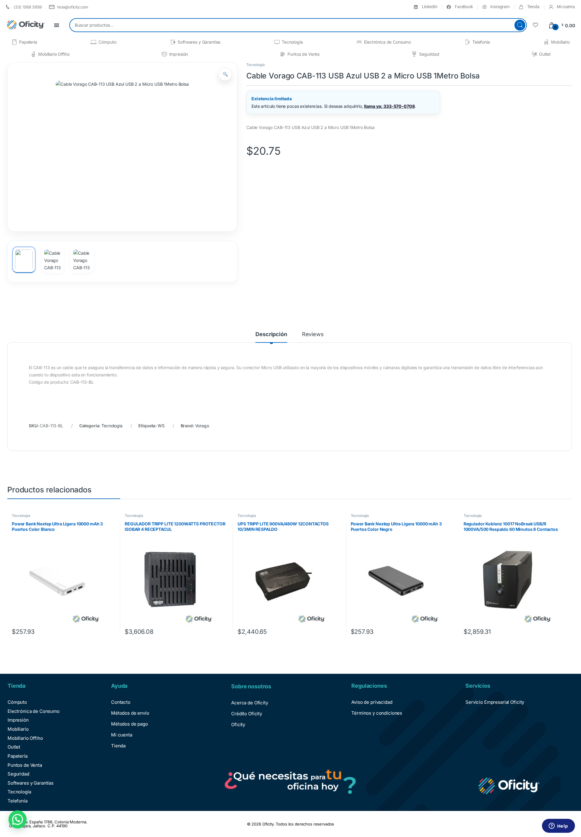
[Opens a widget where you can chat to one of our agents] (558, 826)
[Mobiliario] (546, 42)
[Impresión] (164, 54)
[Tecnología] (277, 42)
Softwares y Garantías (199, 42)
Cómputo (107, 42)
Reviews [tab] (313, 334)
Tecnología (292, 42)
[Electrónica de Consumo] (359, 42)
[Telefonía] (467, 42)
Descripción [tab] (271, 334)
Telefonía (481, 42)
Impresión (178, 54)
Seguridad (429, 54)
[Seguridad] (414, 54)
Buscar (519, 25)
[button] (225, 74)
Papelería (28, 42)
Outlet (545, 54)
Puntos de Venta (303, 54)
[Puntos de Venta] (283, 54)
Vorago (202, 425)
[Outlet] (534, 54)
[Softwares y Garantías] (173, 42)
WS (161, 425)
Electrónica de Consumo (387, 42)
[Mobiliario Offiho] (33, 54)
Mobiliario (560, 42)
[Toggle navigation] (56, 25)
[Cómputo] (93, 42)
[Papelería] (14, 42)
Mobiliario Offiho (54, 54)
